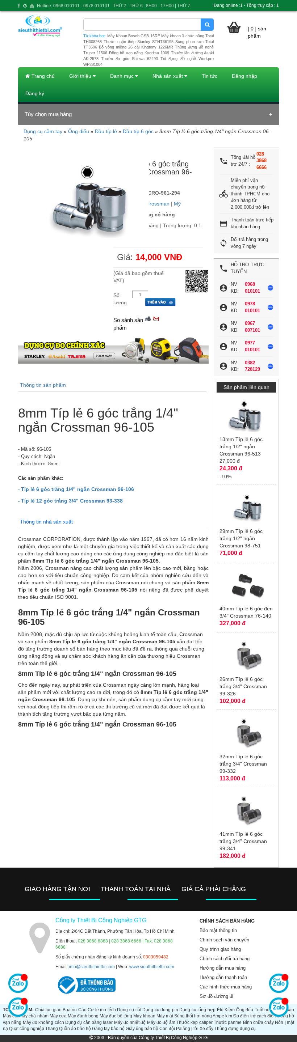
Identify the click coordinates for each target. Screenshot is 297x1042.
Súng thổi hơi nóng (193, 1015)
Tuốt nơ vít (265, 1009)
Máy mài (164, 1015)
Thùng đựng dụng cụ (235, 1028)
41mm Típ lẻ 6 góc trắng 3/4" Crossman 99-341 (243, 841)
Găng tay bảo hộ (108, 1028)
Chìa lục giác (48, 1009)
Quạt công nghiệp (26, 1028)
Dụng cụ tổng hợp (197, 1009)
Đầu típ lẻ (106, 131)
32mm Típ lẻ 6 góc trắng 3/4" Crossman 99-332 (243, 764)
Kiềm (230, 1009)
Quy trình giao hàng (220, 949)
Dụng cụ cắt (129, 1009)
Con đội (167, 1028)
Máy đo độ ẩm (161, 1022)
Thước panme (228, 1022)
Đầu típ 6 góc (138, 131)
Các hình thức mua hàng (226, 987)
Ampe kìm (222, 1015)
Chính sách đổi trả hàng (225, 958)
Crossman (158, 204)
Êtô (220, 1009)
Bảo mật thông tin (218, 930)
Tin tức (209, 76)
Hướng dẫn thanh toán (223, 977)
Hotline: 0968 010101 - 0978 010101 (73, 5)
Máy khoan (144, 1015)
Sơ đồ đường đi (216, 996)
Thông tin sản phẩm (43, 385)
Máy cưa (58, 1015)
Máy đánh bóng (83, 1015)
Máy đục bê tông (116, 1015)
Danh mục (122, 76)
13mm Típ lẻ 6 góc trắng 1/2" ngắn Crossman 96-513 (241, 446)
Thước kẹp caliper (194, 1022)
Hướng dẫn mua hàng (223, 968)
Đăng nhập (244, 76)
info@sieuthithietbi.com (92, 966)
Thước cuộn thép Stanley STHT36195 (138, 41)
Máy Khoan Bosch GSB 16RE (133, 36)
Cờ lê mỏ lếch (102, 1009)
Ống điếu (78, 131)
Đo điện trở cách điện (254, 1015)
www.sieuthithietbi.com (151, 966)
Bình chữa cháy (258, 1022)
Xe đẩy (206, 1028)
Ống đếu (245, 1009)
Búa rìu (70, 1009)
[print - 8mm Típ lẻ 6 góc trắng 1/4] (148, 318)
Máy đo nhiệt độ (130, 1022)
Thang (51, 1028)
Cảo (82, 1009)
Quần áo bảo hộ (75, 1028)
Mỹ (177, 204)
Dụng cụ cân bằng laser (89, 1022)
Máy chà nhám (33, 1015)
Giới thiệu (81, 76)
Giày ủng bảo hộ (142, 1028)
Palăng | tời (187, 1028)
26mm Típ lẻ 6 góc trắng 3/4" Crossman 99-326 (243, 686)
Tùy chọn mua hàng (48, 114)
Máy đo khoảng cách (43, 1022)
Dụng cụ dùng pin (160, 1009)
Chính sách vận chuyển (224, 940)
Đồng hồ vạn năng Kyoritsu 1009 (139, 53)
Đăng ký (34, 93)
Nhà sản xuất (168, 76)
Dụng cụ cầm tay (43, 131)
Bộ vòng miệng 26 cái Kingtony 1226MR (136, 47)
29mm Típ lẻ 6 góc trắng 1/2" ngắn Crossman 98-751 (241, 538)
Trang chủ (42, 76)
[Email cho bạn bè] (156, 318)
